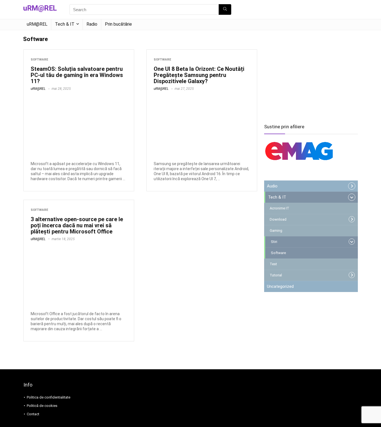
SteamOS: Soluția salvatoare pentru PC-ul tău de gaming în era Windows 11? (77, 75)
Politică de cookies (42, 406)
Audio (272, 186)
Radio (91, 24)
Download (278, 219)
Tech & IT (64, 24)
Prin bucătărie (118, 24)
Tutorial (276, 275)
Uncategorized (280, 286)
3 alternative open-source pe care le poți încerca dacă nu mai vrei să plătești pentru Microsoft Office (77, 225)
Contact (33, 414)
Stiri (274, 242)
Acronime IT (279, 208)
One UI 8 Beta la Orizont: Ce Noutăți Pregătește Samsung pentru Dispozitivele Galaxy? (199, 75)
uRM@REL (37, 24)
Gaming (276, 230)
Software (39, 59)
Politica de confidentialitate (48, 397)
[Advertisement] (311, 75)
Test (273, 264)
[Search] (225, 9)
